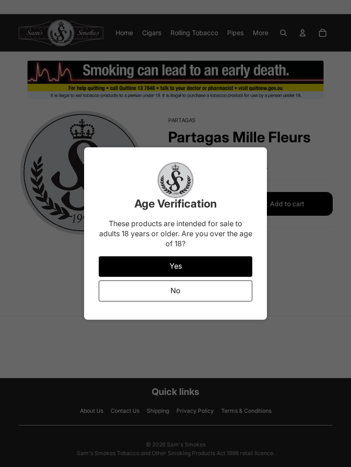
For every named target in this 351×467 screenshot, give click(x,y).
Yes (176, 265)
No (175, 290)
